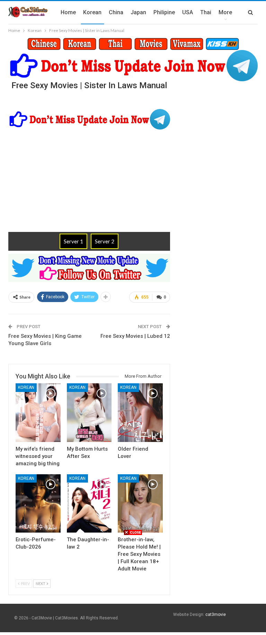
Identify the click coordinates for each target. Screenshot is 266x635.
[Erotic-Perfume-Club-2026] (38, 503)
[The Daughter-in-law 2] (89, 503)
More (225, 12)
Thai (205, 12)
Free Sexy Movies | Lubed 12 (135, 336)
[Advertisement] (133, 584)
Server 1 (73, 241)
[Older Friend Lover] (140, 412)
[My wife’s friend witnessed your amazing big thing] (38, 412)
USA (187, 12)
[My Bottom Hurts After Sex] (89, 412)
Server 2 (104, 241)
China (116, 12)
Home (68, 12)
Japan (138, 12)
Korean (92, 12)
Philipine (164, 12)
